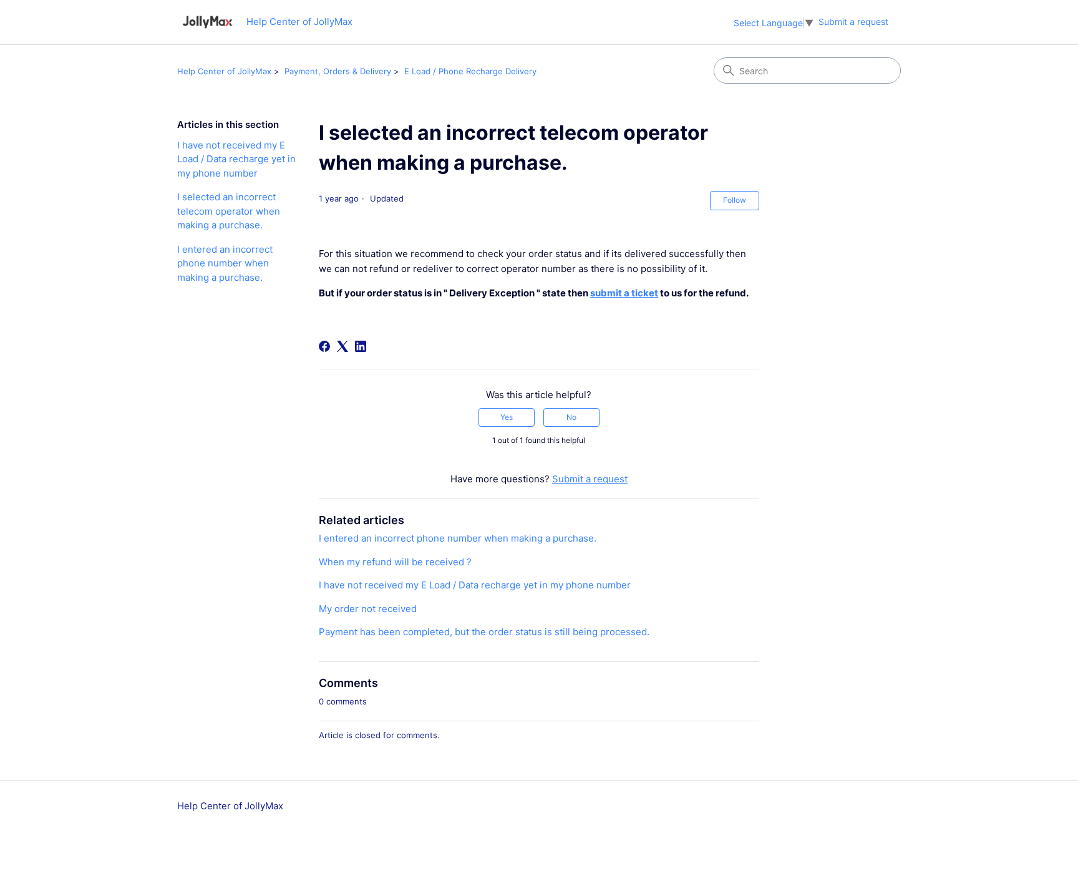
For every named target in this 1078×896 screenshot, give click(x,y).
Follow (734, 200)
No (571, 417)
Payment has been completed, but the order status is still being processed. (484, 632)
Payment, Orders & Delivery (337, 71)
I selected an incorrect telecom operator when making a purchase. (228, 211)
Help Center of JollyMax (224, 71)
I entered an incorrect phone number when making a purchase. (225, 263)
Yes (506, 417)
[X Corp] (342, 346)
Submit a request (853, 21)
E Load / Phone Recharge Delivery (470, 71)
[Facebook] (324, 346)
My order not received (368, 609)
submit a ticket (624, 293)
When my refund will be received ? (395, 562)
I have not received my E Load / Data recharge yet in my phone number (236, 159)
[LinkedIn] (360, 346)
